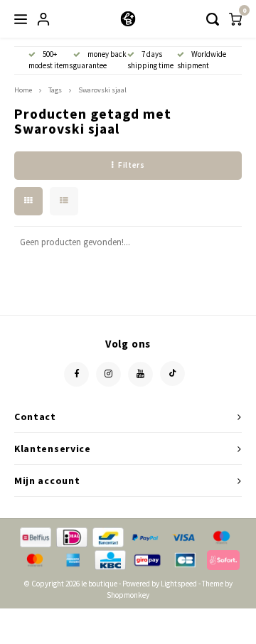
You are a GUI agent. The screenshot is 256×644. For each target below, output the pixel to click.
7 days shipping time (150, 59)
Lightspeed (179, 584)
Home (23, 90)
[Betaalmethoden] (34, 536)
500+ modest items (50, 59)
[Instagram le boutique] (108, 374)
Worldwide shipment (201, 59)
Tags (55, 90)
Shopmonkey (128, 595)
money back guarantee (100, 59)
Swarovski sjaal (102, 90)
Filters (131, 165)
